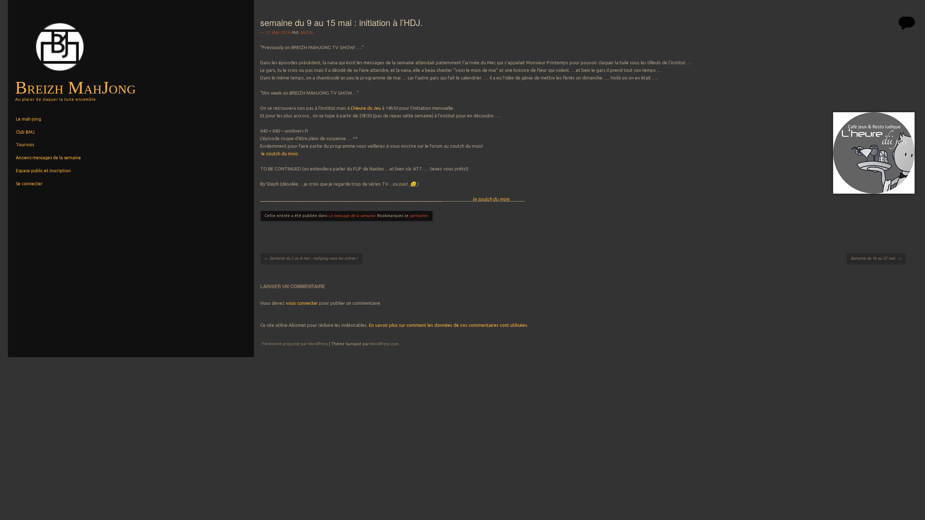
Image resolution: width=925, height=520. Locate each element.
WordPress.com (384, 344)
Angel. (307, 32)
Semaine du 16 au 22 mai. (876, 258)
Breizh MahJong (75, 88)
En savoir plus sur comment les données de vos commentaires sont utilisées (448, 325)
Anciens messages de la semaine (48, 157)
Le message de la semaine (351, 215)
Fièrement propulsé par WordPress (295, 344)
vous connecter (302, 303)
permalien (418, 215)
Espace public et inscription (43, 170)
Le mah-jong (28, 119)
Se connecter (29, 183)
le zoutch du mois (279, 153)
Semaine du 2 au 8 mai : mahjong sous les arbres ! (311, 258)
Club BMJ (25, 132)
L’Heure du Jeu (366, 107)
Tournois (25, 144)
